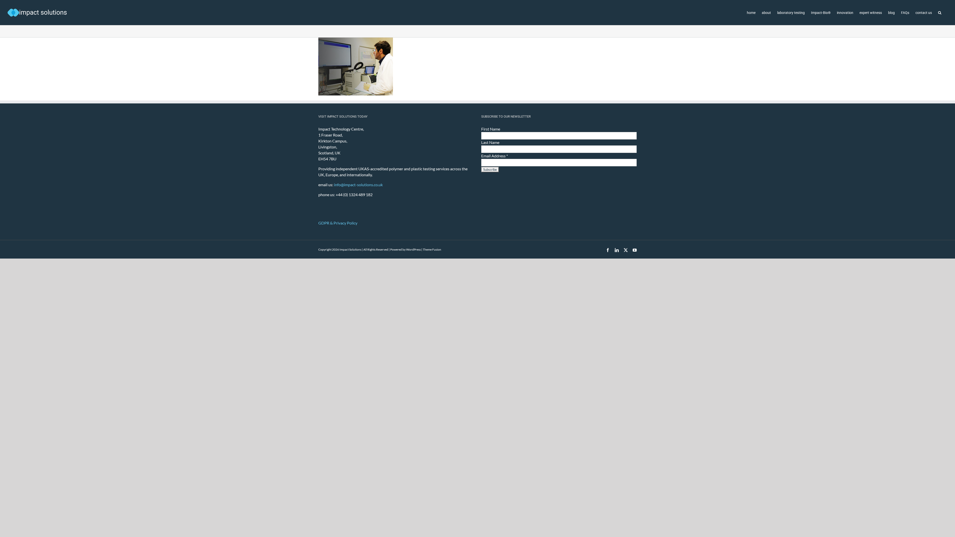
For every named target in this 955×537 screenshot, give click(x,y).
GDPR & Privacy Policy (337, 223)
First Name (490, 129)
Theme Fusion (432, 249)
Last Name (490, 142)
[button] (939, 12)
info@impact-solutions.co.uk (358, 184)
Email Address (494, 155)
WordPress (413, 249)
